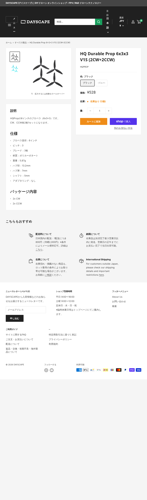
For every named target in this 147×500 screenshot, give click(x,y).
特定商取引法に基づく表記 (62, 334)
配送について (13, 343)
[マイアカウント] (133, 21)
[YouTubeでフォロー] (52, 370)
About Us (117, 296)
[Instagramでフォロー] (46, 370)
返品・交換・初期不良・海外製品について (22, 350)
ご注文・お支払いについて (19, 339)
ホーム (9, 42)
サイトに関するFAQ (16, 334)
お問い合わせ (119, 301)
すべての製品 (21, 42)
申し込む (14, 318)
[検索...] (98, 22)
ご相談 (48, 274)
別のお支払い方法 (123, 128)
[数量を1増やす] (109, 111)
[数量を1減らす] (90, 111)
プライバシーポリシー (60, 339)
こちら (39, 249)
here (101, 274)
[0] (139, 22)
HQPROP (84, 67)
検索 (114, 306)
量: (81, 110)
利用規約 (53, 343)
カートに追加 (93, 121)
